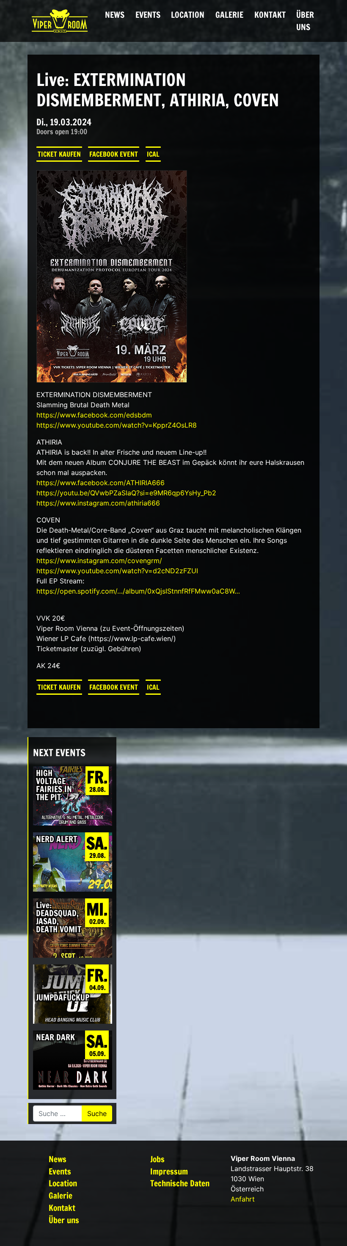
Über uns (305, 21)
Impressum (169, 1171)
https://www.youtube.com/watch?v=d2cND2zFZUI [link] (117, 570)
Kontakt (270, 14)
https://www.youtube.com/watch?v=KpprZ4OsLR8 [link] (116, 425)
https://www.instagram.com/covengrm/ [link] (99, 560)
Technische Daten (179, 1183)
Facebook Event (113, 154)
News (114, 14)
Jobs (157, 1159)
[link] (94, 415)
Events (147, 14)
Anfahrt (243, 1199)
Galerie (229, 14)
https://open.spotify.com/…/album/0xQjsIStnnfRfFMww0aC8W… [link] (138, 591)
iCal (153, 154)
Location (187, 14)
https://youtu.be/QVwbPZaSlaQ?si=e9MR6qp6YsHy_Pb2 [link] (126, 493)
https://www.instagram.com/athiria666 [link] (98, 503)
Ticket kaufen (59, 154)
